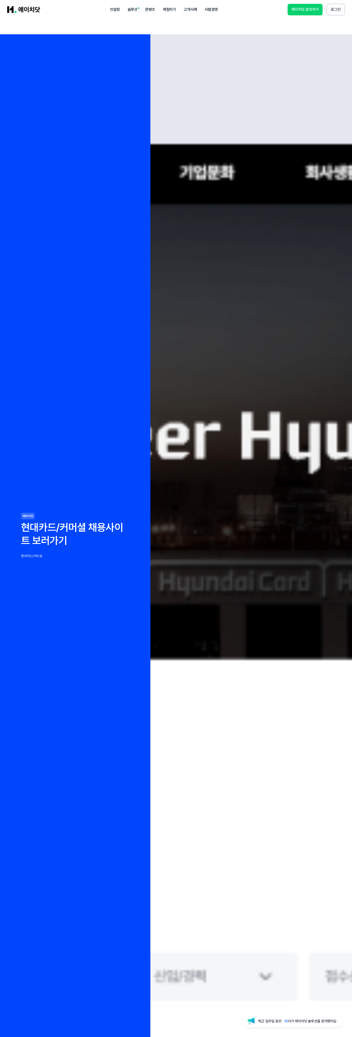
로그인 (336, 9)
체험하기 (169, 9)
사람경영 (211, 9)
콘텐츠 (150, 9)
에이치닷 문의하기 (305, 9)
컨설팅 (115, 9)
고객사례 (190, 9)
